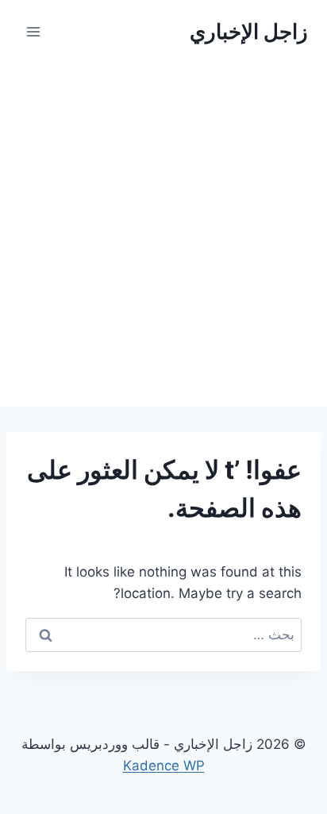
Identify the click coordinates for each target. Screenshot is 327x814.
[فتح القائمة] (33, 31)
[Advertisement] (163, 235)
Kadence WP (164, 765)
